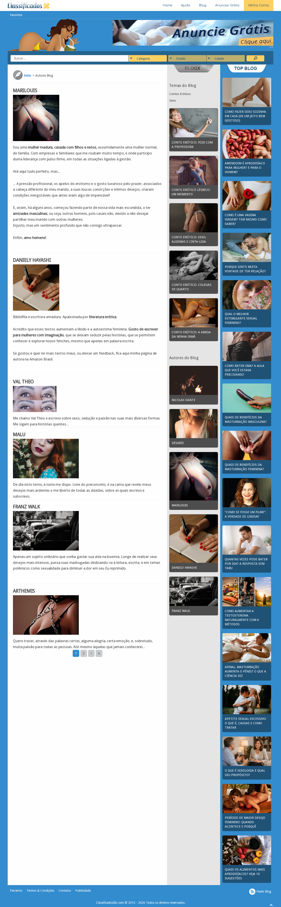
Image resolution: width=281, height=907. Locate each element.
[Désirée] (193, 423)
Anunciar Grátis (227, 5)
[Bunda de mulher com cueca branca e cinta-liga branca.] (193, 217)
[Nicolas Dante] (193, 380)
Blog (202, 5)
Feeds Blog (263, 891)
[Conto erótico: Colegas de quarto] (193, 265)
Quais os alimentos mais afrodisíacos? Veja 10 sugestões (245, 874)
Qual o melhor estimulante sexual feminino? (241, 318)
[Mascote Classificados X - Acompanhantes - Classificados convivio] (44, 34)
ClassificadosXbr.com (110, 902)
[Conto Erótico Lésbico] (193, 170)
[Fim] (99, 653)
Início (27, 75)
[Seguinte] (91, 653)
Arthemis (24, 591)
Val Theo (23, 381)
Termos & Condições (40, 890)
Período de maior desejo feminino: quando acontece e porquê (245, 822)
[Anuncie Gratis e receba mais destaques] (193, 32)
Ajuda (185, 5)
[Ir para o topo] (271, 905)
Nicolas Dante (183, 400)
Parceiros (16, 890)
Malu (19, 434)
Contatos (65, 890)
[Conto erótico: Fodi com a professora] (193, 122)
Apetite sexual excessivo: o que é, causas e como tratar (246, 723)
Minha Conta (258, 5)
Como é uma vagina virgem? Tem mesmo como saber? (246, 219)
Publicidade (83, 890)
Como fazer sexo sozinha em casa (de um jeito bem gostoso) (245, 116)
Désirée (178, 443)
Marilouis (25, 90)
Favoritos (16, 15)
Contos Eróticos (180, 94)
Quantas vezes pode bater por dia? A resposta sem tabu (246, 563)
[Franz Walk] (193, 591)
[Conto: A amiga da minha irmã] (193, 312)
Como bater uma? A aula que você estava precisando (244, 370)
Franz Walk (26, 506)
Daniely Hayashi (32, 260)
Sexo (172, 100)
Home (167, 5)
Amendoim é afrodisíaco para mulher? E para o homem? (245, 167)
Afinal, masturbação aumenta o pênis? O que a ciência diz (245, 671)
